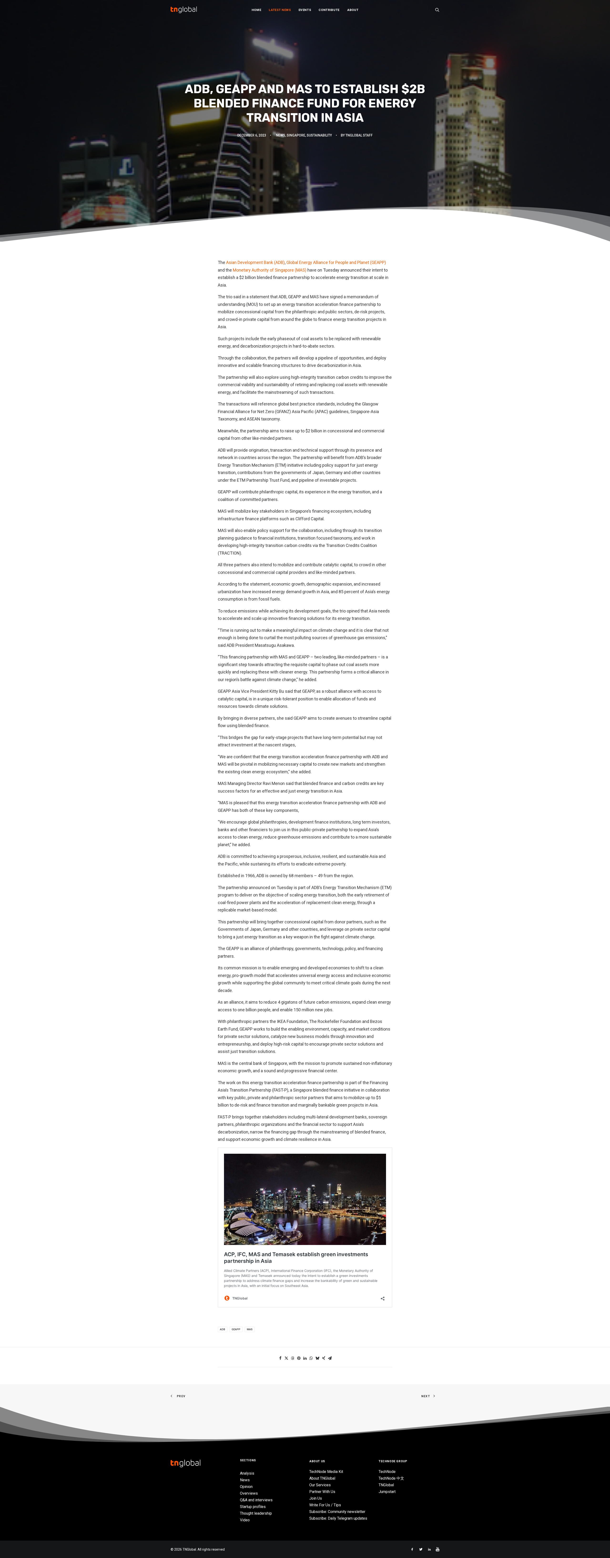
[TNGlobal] (184, 9)
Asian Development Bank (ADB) (255, 262)
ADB (222, 1329)
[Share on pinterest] (299, 1358)
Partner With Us (322, 1491)
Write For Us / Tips (325, 1505)
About (352, 10)
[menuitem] (256, 10)
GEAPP (236, 1329)
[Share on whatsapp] (311, 1358)
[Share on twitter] (286, 1358)
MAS (250, 1329)
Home (256, 10)
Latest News (280, 10)
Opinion (246, 1486)
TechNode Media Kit (326, 1471)
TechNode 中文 (391, 1478)
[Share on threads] (292, 1358)
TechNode (387, 1471)
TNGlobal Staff (359, 135)
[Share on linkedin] (305, 1358)
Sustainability (319, 135)
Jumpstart (387, 1491)
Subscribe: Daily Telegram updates (338, 1518)
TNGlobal (386, 1485)
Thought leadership (256, 1513)
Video (245, 1520)
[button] (437, 10)
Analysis (247, 1473)
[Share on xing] (323, 1358)
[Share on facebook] (280, 1358)
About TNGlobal (322, 1478)
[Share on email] (330, 1358)
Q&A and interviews (256, 1500)
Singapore (296, 135)
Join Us (315, 1498)
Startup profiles (253, 1506)
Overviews (249, 1493)
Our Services (320, 1485)
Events (305, 10)
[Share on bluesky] (317, 1358)
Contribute (329, 10)
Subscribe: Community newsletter (337, 1511)
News (280, 135)
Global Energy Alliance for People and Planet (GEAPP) (336, 262)
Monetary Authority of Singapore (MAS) (269, 270)
